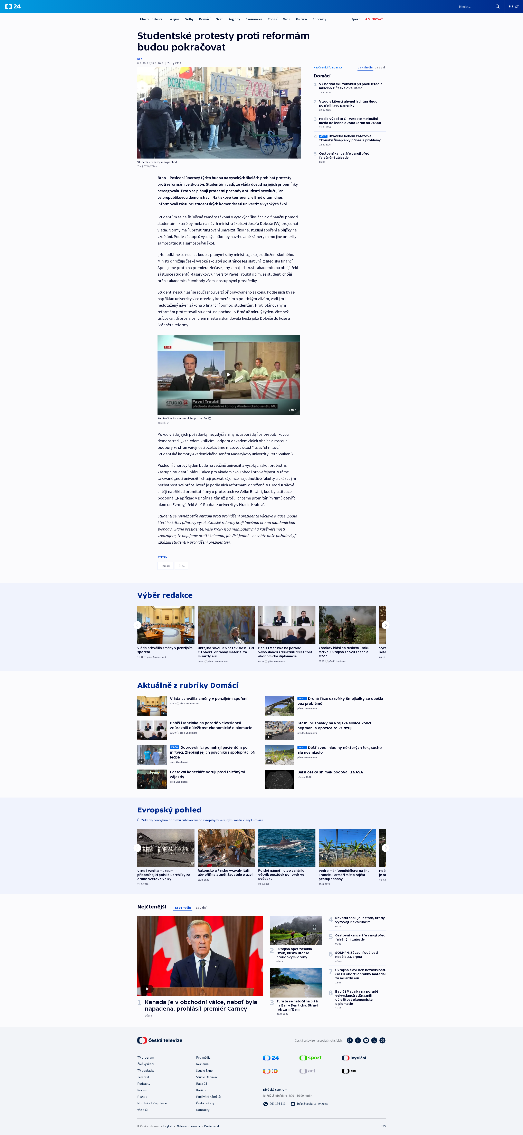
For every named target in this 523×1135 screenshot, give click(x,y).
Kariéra (201, 1090)
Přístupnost (211, 1126)
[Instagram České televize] (349, 1040)
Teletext (143, 1077)
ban (139, 59)
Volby (189, 19)
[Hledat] (497, 6)
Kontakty (202, 1110)
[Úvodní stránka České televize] (160, 1040)
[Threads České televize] (382, 1040)
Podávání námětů (208, 1097)
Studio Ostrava (206, 1077)
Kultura (301, 19)
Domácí (204, 19)
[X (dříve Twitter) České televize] (374, 1040)
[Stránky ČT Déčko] (270, 1071)
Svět (219, 19)
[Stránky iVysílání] (354, 1058)
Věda (286, 19)
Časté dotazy (205, 1103)
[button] (229, 375)
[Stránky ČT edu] (349, 1071)
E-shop (142, 1097)
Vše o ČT (143, 1110)
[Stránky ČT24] (271, 1058)
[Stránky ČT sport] (310, 1058)
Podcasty (319, 19)
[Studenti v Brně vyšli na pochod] (219, 113)
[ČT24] (13, 6)
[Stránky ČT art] (307, 1071)
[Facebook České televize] (358, 1040)
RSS (383, 1126)
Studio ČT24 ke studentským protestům (183, 418)
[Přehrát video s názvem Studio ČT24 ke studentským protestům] (228, 375)
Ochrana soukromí (188, 1126)
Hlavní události (151, 19)
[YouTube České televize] (366, 1040)
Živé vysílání (145, 1064)
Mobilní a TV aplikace (152, 1103)
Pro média (203, 1057)
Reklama (202, 1064)
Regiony (234, 19)
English (167, 1126)
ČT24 (181, 566)
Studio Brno (204, 1070)
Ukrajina (174, 19)
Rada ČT (202, 1083)
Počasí (272, 19)
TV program (145, 1057)
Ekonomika (254, 19)
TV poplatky (145, 1070)
